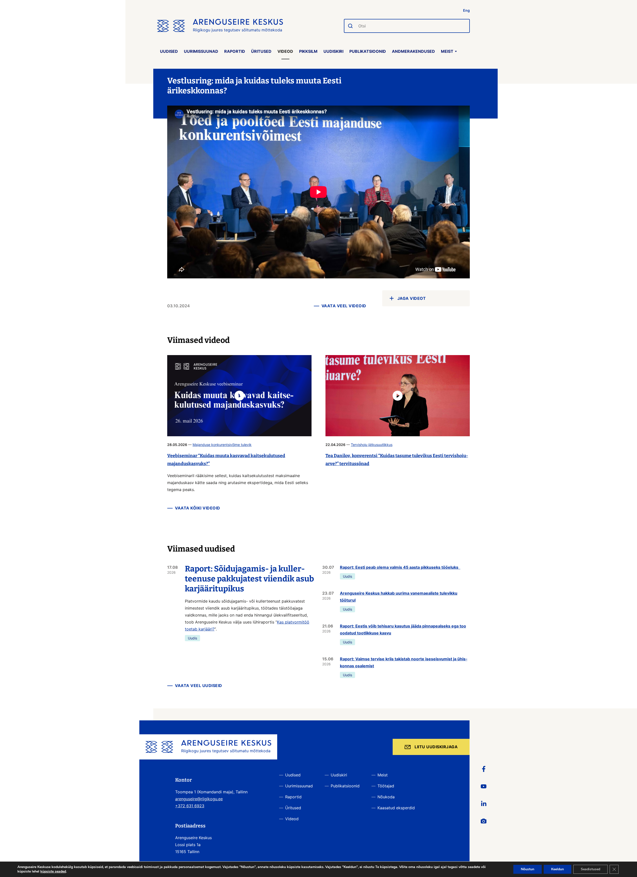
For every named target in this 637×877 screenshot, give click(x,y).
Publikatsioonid (367, 51)
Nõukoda (386, 796)
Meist (447, 51)
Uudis (192, 638)
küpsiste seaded (53, 871)
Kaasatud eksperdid (396, 807)
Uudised (169, 51)
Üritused (261, 51)
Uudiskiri (333, 51)
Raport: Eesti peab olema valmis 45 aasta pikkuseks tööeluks (400, 567)
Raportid (234, 51)
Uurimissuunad (201, 51)
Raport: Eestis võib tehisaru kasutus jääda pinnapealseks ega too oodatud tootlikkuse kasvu (403, 629)
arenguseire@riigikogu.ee (199, 798)
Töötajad (385, 785)
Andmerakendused (413, 51)
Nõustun (527, 869)
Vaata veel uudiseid (198, 685)
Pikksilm (308, 51)
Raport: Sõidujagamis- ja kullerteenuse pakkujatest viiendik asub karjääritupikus (249, 578)
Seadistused (590, 869)
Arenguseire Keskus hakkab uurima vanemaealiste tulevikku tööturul (398, 597)
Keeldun (557, 869)
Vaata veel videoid (343, 305)
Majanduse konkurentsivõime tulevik (222, 444)
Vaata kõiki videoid (197, 507)
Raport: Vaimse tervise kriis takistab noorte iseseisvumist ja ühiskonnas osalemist (403, 662)
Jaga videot (411, 298)
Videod (285, 51)
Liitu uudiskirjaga (436, 746)
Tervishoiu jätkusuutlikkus (371, 444)
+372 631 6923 (189, 805)
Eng (466, 10)
